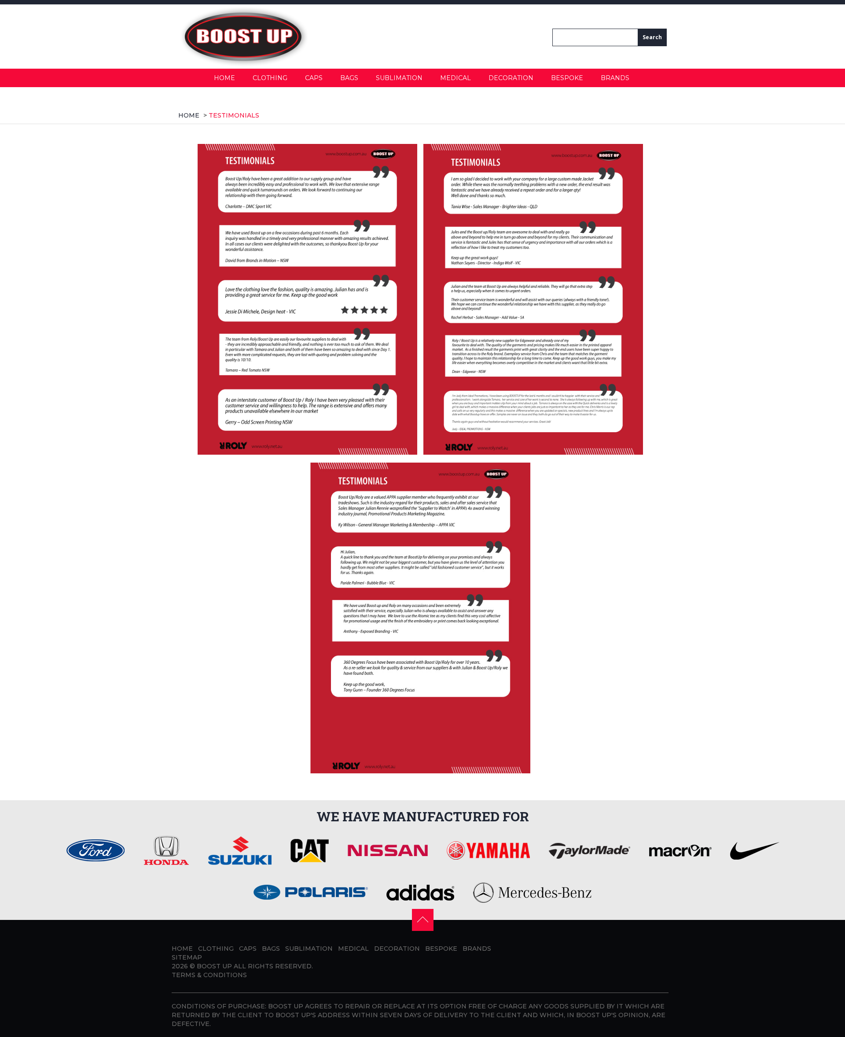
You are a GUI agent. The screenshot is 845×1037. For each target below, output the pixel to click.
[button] (423, 919)
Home (224, 78)
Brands (615, 78)
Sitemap (187, 957)
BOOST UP (214, 966)
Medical (455, 78)
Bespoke (567, 78)
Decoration (511, 78)
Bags (349, 78)
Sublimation (399, 78)
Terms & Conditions (209, 975)
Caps (314, 78)
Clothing (270, 78)
